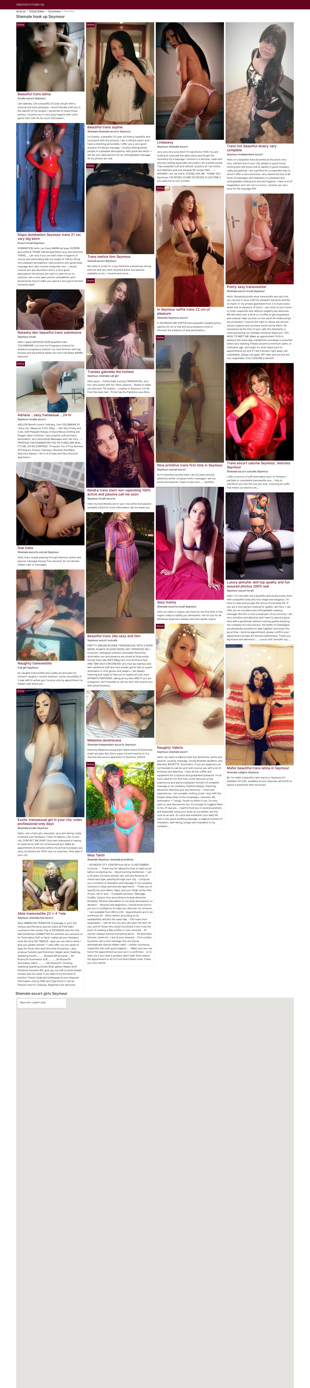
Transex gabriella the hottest (110, 372)
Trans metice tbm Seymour (109, 257)
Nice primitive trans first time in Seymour (190, 465)
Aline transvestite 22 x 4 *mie (42, 913)
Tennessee (54, 11)
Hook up (21, 11)
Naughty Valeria (170, 747)
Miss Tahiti (96, 855)
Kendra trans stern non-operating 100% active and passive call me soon (119, 492)
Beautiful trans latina (34, 94)
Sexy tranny (166, 602)
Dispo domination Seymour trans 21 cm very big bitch (49, 237)
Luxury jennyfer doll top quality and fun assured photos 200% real (258, 584)
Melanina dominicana (104, 740)
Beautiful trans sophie (105, 127)
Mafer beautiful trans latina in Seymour (258, 768)
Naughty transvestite (35, 663)
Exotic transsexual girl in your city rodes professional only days (50, 822)
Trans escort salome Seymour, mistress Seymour (258, 465)
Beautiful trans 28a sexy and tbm (113, 636)
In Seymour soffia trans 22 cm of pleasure (183, 311)
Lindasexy (165, 142)
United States (37, 11)
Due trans (25, 548)
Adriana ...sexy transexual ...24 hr (45, 415)
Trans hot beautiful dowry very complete (252, 148)
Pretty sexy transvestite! (246, 287)
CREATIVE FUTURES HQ (30, 4)
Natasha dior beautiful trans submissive (49, 332)
